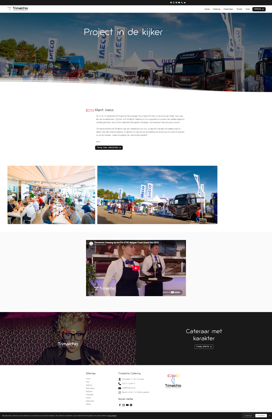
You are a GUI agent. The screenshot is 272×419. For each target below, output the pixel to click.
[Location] (119, 379)
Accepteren (261, 416)
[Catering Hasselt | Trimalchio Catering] (171, 2)
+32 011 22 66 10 (128, 384)
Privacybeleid (111, 416)
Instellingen (248, 416)
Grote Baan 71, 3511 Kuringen (133, 379)
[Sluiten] (269, 415)
